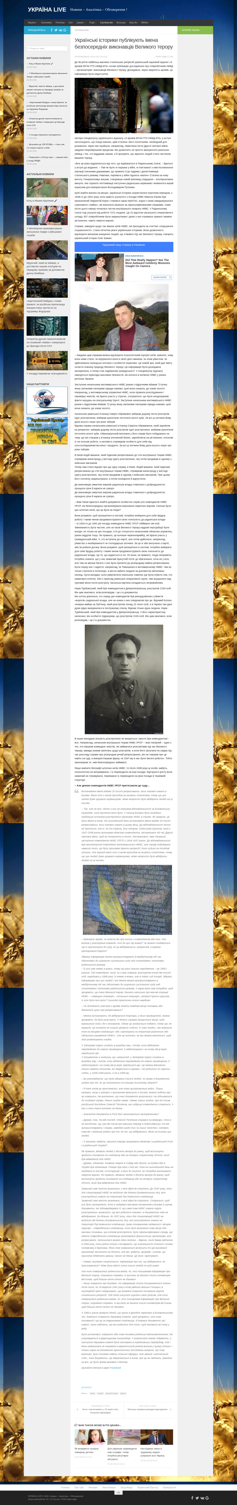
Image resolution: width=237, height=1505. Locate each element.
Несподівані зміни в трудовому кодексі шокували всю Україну (152, 1452)
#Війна (144, 22)
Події (91, 22)
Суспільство (106, 22)
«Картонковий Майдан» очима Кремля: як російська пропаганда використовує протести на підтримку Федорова (47, 105)
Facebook (115, 1367)
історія (100, 1393)
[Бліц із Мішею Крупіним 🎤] (47, 187)
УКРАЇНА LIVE (47, 9)
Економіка (46, 22)
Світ (70, 22)
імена (92, 1393)
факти (123, 1393)
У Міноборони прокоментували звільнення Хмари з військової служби (44, 232)
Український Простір (147, 1487)
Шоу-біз (133, 22)
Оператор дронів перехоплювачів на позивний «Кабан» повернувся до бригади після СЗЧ (46, 121)
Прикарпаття (169, 1487)
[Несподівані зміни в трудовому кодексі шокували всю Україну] (156, 1437)
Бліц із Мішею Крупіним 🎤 (41, 64)
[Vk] (60, 30)
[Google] (64, 30)
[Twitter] (56, 30)
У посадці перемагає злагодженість (45, 135)
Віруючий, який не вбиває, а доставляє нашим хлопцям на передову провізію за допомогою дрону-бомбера (45, 89)
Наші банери (108, 1487)
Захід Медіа (126, 1487)
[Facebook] (51, 30)
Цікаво (80, 22)
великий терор (112, 1393)
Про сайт (79, 1487)
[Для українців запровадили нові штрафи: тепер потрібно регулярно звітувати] (124, 1437)
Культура (121, 22)
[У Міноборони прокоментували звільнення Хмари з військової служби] (47, 215)
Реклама (93, 1487)
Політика (60, 22)
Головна (65, 1487)
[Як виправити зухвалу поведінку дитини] (91, 1437)
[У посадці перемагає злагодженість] (47, 360)
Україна (32, 22)
